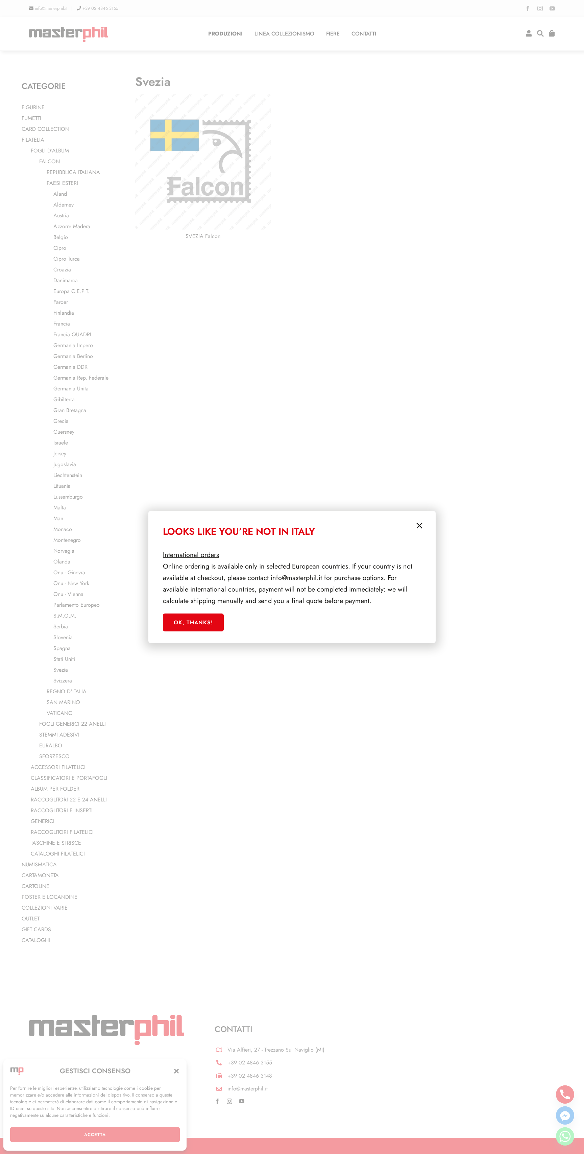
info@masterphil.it (296, 578)
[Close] (419, 525)
